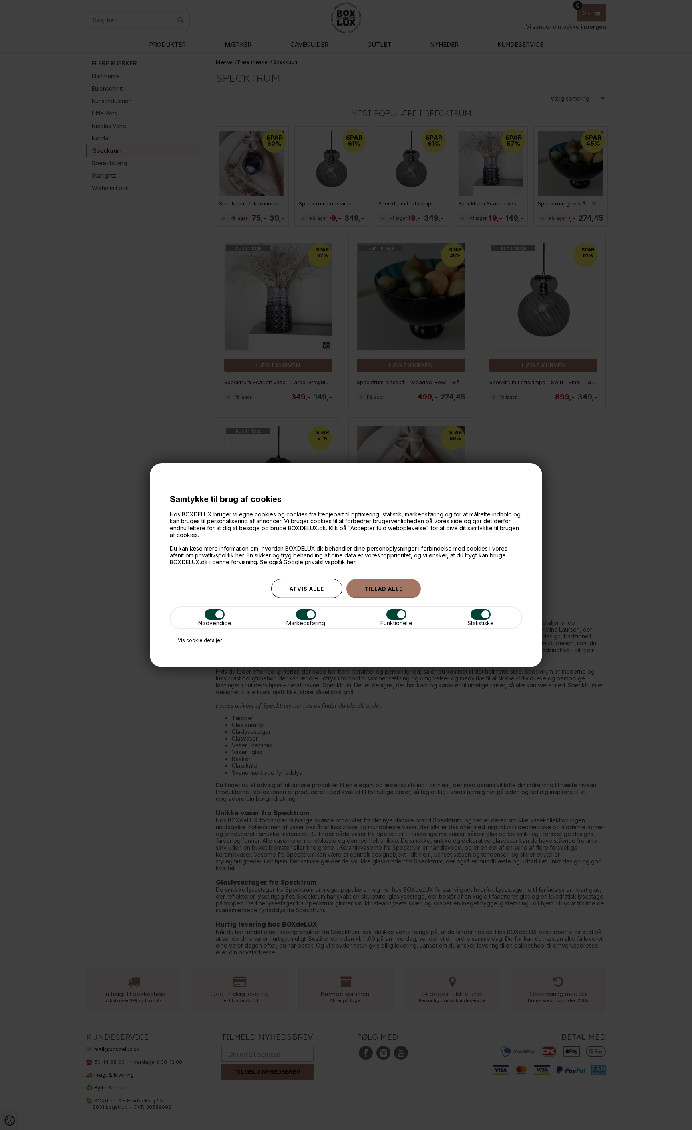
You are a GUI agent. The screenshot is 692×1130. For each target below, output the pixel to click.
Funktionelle (396, 623)
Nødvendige (214, 623)
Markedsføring (305, 623)
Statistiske (480, 623)
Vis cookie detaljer (200, 640)
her (239, 555)
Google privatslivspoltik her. (320, 562)
